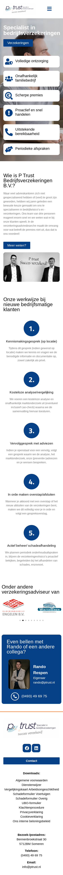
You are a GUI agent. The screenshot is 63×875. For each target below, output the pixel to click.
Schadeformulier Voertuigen (31, 794)
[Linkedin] (36, 748)
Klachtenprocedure (31, 807)
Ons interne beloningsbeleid (31, 821)
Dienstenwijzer (31, 785)
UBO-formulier (31, 803)
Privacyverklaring (31, 812)
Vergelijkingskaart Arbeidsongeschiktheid (31, 789)
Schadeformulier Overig (31, 798)
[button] (20, 620)
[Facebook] (27, 748)
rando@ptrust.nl (44, 682)
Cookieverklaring (31, 816)
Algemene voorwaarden (32, 780)
